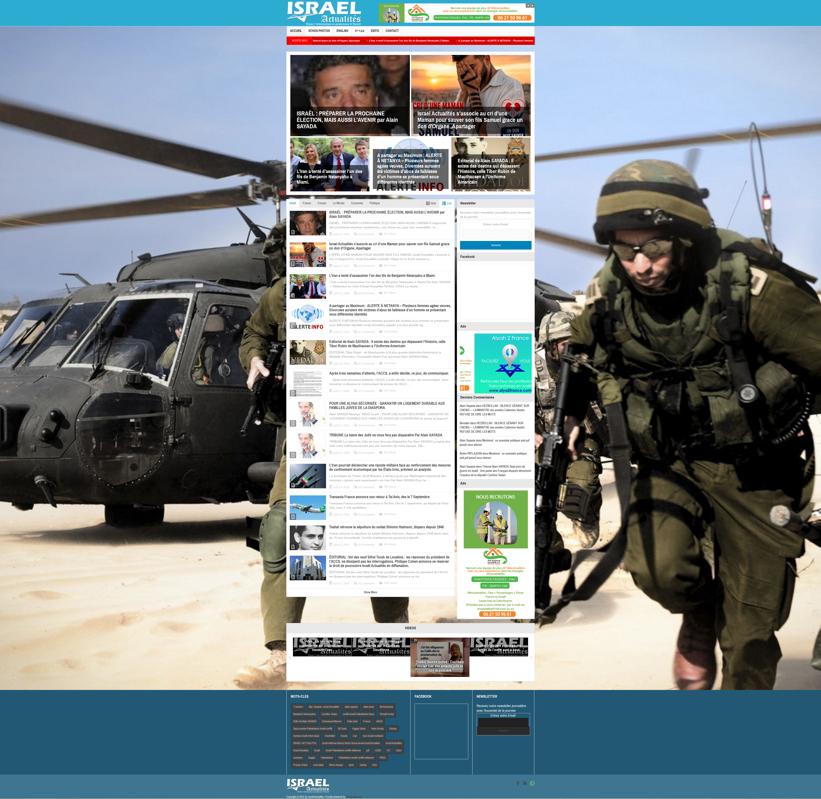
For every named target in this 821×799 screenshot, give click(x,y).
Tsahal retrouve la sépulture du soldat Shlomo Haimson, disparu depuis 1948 (386, 527)
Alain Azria (368, 707)
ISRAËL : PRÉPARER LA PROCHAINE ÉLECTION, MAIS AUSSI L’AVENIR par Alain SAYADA (347, 120)
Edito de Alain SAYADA (304, 721)
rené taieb (318, 765)
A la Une (401, 675)
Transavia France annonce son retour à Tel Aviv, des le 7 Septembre (379, 497)
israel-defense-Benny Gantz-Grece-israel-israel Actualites (351, 743)
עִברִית (359, 31)
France (307, 203)
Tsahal (363, 765)
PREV (382, 757)
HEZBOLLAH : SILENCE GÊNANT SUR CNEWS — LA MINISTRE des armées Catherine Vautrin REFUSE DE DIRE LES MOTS (494, 410)
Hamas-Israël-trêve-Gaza (306, 736)
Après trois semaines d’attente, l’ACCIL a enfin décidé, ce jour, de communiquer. (389, 373)
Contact (392, 31)
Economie (357, 203)
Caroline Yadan (329, 714)
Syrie (351, 765)
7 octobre (298, 707)
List (449, 203)
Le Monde (339, 203)
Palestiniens (327, 757)
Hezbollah (330, 736)
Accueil (296, 31)
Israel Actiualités (394, 743)
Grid (433, 203)
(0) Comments (366, 234)
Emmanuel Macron (331, 721)
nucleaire (298, 757)
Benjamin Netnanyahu (304, 714)
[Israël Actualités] (323, 13)
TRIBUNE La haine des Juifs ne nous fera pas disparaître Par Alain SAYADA (385, 435)
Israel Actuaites (301, 750)
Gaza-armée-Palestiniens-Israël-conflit (312, 728)
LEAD (378, 750)
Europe (322, 203)
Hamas (393, 728)
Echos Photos (319, 31)
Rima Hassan (336, 765)
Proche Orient (300, 765)
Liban (399, 750)
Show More (370, 592)
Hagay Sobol (358, 728)
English (342, 31)
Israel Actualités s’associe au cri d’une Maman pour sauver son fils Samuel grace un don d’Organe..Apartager (470, 120)
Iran (355, 736)
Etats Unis (352, 721)
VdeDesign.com (354, 797)
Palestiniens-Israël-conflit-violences (356, 757)
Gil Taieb (342, 728)
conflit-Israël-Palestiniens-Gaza (358, 714)
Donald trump (387, 714)
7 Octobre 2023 (324, 675)
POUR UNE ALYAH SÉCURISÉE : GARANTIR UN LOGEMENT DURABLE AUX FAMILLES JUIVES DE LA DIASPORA (387, 405)
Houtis (344, 736)
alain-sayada (351, 707)
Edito (375, 31)
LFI (388, 750)
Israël (293, 203)
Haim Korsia (377, 728)
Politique (375, 203)
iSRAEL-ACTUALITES (304, 743)
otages (311, 757)
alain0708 (314, 671)
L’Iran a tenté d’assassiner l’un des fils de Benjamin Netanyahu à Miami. (329, 176)
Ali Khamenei (386, 707)
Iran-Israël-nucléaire (373, 736)
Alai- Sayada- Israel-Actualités (324, 707)
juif (367, 750)
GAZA (379, 721)
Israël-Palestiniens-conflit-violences (343, 750)
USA (374, 765)
